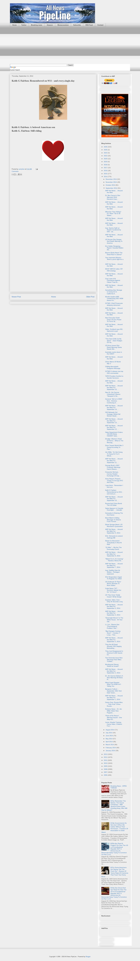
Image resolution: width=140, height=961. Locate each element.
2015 (106, 173)
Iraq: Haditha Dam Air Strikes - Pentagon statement (112, 572)
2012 (106, 757)
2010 (106, 763)
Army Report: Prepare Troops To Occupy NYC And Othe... (114, 480)
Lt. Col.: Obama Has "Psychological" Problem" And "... (112, 626)
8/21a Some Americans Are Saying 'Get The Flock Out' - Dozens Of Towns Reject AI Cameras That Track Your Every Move (114, 872)
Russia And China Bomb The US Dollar (113, 504)
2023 (106, 153)
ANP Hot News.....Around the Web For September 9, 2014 (114, 531)
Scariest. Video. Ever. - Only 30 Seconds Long (114, 601)
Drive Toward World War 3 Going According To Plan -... (114, 447)
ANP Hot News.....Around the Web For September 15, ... (114, 387)
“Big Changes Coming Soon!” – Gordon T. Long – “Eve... (112, 633)
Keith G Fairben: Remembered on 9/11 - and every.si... (114, 492)
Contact (100, 25)
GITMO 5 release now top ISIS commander (114, 372)
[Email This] (13, 174)
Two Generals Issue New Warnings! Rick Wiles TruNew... (113, 659)
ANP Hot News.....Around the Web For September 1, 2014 (114, 697)
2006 (106, 775)
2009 (106, 766)
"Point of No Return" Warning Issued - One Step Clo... (113, 717)
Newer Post (16, 297)
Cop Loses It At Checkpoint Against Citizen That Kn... (112, 280)
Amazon (50, 25)
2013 (106, 754)
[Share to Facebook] (19, 174)
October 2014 (111, 185)
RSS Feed (89, 25)
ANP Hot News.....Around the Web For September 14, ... (114, 407)
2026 (106, 147)
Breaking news (36, 25)
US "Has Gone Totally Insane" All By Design (113, 596)
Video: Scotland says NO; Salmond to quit (114, 330)
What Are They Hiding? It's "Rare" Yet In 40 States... (113, 213)
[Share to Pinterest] (21, 174)
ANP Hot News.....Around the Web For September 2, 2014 (114, 671)
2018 (106, 165)
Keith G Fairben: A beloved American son (33, 127)
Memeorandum (63, 25)
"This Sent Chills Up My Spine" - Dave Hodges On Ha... (113, 340)
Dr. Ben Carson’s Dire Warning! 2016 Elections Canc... (112, 197)
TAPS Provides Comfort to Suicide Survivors (114, 377)
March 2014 (110, 744)
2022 (106, 156)
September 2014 (112, 188)
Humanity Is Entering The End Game (114, 514)
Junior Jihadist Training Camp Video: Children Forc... (113, 724)
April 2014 (109, 741)
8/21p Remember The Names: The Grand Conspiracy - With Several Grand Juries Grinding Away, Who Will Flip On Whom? (114, 805)
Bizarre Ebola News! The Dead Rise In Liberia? (113, 253)
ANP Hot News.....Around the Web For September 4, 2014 (114, 613)
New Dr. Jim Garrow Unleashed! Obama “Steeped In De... (112, 394)
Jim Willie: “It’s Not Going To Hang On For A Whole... (113, 454)
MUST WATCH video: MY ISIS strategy (114, 270)
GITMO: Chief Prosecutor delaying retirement (114, 304)
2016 (106, 170)
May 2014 (109, 739)
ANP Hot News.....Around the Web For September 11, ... (114, 460)
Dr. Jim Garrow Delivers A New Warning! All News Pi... (114, 677)
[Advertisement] (70, 45)
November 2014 (111, 182)
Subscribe (77, 25)
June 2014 (109, 735)
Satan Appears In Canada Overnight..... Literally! (114, 509)
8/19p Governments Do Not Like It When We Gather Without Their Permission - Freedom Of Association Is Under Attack (114, 827)
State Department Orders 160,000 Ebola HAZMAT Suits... (114, 434)
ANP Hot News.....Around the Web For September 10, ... (114, 498)
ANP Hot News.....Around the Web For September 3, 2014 (114, 639)
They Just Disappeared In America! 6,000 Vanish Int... (114, 653)
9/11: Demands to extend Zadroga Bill (114, 537)
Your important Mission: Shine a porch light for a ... (114, 259)
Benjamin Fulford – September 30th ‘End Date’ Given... (113, 691)
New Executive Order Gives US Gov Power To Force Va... (113, 319)
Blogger (88, 956)
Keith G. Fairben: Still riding (27, 130)
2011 (106, 760)
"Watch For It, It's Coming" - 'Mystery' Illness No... (114, 560)
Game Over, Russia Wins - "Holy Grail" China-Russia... (114, 704)
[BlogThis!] (15, 174)
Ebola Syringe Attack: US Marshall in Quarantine (114, 525)
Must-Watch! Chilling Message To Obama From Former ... (113, 519)
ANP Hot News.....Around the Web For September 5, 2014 (114, 606)
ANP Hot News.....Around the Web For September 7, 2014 (114, 565)
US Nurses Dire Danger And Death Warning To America (113, 241)
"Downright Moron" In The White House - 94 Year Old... (114, 619)
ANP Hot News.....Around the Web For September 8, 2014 (114, 554)
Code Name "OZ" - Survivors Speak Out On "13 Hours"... (113, 590)
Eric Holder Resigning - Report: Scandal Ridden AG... (114, 248)
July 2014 (109, 733)
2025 (106, 150)
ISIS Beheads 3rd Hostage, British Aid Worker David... (112, 414)
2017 (106, 167)
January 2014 (111, 750)
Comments (15, 171)
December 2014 (111, 179)
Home (14, 25)
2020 (106, 159)
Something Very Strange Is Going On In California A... (113, 292)
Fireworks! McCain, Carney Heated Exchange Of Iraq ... (113, 474)
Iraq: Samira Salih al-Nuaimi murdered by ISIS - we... (113, 230)
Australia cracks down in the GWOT (113, 353)
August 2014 (110, 730)
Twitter (23, 25)
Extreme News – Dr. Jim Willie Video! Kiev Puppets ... (113, 711)
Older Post (90, 297)
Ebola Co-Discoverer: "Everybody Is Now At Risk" (113, 542)
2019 (106, 161)
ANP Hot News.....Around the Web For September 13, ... (114, 421)
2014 (106, 176)
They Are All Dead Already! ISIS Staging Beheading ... (113, 646)
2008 (106, 769)
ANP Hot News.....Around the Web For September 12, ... (114, 427)
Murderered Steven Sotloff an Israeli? (112, 665)
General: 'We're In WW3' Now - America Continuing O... (113, 401)
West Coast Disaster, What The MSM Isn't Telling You (113, 684)
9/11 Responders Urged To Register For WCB (113, 578)
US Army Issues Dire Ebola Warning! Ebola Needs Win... (113, 347)
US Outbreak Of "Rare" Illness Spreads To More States (113, 583)
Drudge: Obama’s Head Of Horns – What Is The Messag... (114, 440)
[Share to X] (17, 174)
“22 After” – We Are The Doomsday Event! (113, 548)
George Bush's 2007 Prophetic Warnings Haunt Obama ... (112, 467)
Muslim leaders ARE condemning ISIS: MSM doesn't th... (114, 298)
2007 (106, 772)
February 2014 (111, 747)
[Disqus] (53, 206)
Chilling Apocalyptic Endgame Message (112, 367)
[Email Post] (36, 169)
